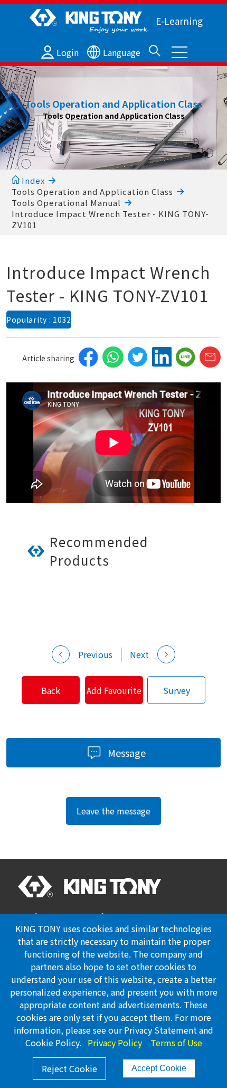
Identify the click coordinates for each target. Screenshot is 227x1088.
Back (50, 690)
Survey (176, 690)
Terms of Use (176, 1042)
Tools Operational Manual (66, 202)
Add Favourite (114, 690)
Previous (95, 654)
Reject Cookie (69, 1068)
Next (139, 654)
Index (32, 180)
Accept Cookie (158, 1068)
